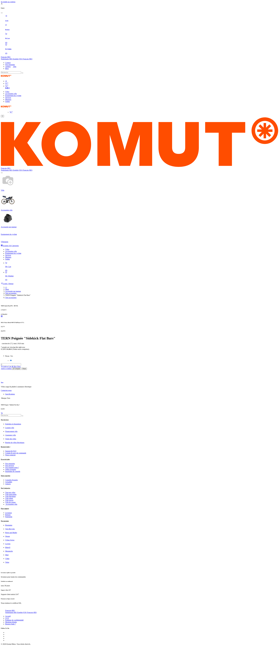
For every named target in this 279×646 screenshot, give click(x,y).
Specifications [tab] (10, 406)
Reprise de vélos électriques (14, 455)
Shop (7, 302)
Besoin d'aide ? (10, 636)
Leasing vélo (9, 440)
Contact (8, 63)
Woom (7, 549)
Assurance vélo (10, 447)
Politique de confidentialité (14, 632)
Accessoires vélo (11, 517)
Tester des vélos (10, 451)
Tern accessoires (10, 306)
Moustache (9, 564)
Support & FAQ (10, 463)
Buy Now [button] (17, 379)
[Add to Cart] (2, 426)
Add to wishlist (6, 381)
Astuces (8, 496)
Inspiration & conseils (12, 484)
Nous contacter (10, 467)
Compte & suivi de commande (15, 465)
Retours (8, 527)
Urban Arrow (9, 552)
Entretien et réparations (13, 436)
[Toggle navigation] (2, 116)
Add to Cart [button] (7, 379)
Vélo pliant (9, 511)
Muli (7, 567)
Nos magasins (10, 65)
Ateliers (8, 67)
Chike (7, 571)
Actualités (8, 494)
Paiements (8, 529)
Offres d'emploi (10, 482)
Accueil (8, 629)
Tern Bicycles (10, 541)
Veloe (7, 575)
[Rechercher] (22, 428)
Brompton (8, 538)
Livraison (8, 525)
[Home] (6, 300)
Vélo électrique (10, 509)
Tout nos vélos (10, 505)
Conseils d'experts (11, 492)
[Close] (2, 172)
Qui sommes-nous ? (12, 480)
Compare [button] (17, 381)
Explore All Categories (11, 258)
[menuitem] (7, 59)
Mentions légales (11, 634)
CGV (7, 630)
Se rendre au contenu (8, 2)
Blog (7, 68)
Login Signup (8, 296)
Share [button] (24, 381)
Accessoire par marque (13, 304)
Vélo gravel (9, 513)
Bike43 (7, 560)
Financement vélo (11, 444)
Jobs (14, 67)
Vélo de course (10, 515)
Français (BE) (5, 57)
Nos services (9, 478)
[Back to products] (2, 328)
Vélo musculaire (10, 507)
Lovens (7, 556)
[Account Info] (141, 81)
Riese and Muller (11, 545)
